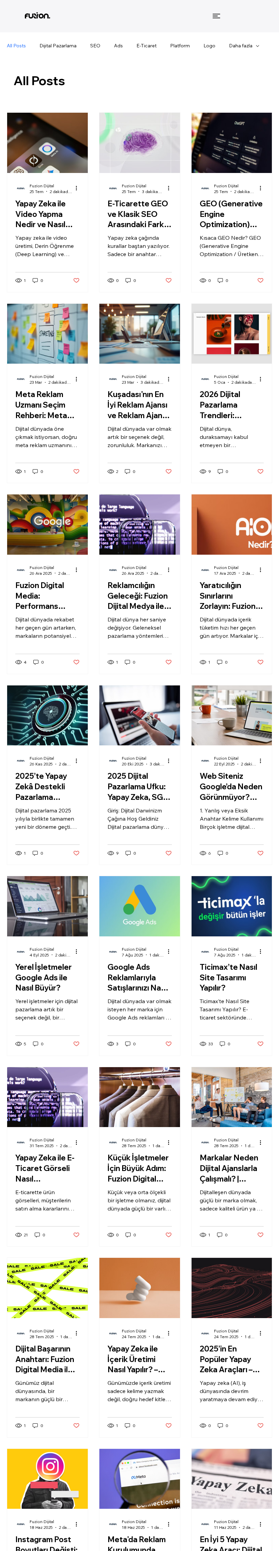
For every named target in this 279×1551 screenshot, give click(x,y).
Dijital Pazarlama (58, 46)
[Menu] (216, 16)
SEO (95, 46)
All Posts (16, 46)
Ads (118, 46)
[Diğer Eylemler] (79, 188)
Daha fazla (240, 46)
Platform (180, 46)
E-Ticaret (146, 46)
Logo (209, 46)
